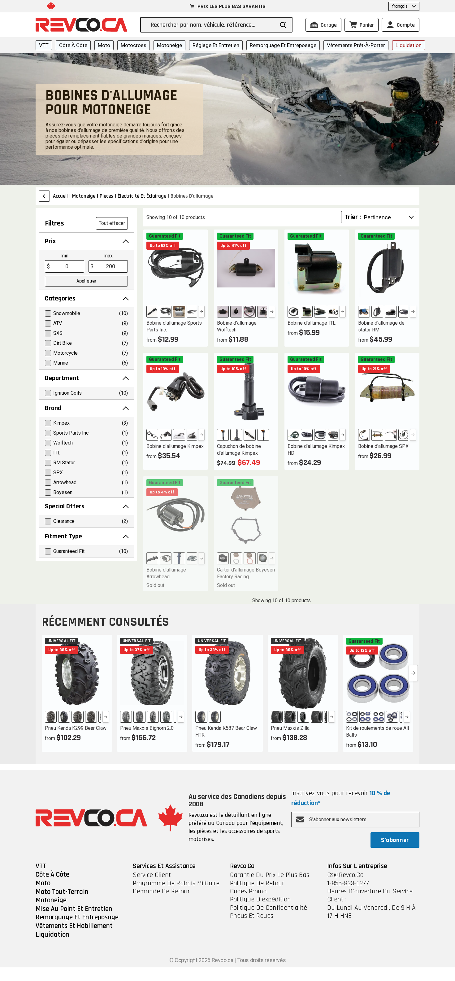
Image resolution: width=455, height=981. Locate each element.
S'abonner (395, 840)
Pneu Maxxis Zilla (290, 728)
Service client (152, 875)
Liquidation (409, 45)
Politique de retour (257, 883)
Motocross (133, 45)
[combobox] (212, 25)
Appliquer (86, 281)
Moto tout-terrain (62, 892)
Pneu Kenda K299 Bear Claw (75, 728)
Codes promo (248, 891)
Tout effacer (112, 223)
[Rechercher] (283, 25)
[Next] (201, 312)
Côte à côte (73, 45)
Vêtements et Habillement (74, 926)
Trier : (352, 217)
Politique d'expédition (260, 900)
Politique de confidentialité (268, 908)
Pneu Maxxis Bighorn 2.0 (147, 728)
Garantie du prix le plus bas (269, 875)
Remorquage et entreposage (283, 45)
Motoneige (169, 45)
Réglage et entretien (216, 45)
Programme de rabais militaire (176, 883)
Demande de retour (161, 891)
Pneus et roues (251, 916)
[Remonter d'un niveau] (44, 196)
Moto (104, 45)
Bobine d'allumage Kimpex (175, 446)
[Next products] (413, 673)
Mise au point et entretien (74, 909)
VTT (44, 45)
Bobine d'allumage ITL (312, 323)
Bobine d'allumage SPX (383, 446)
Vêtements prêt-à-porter (356, 45)
